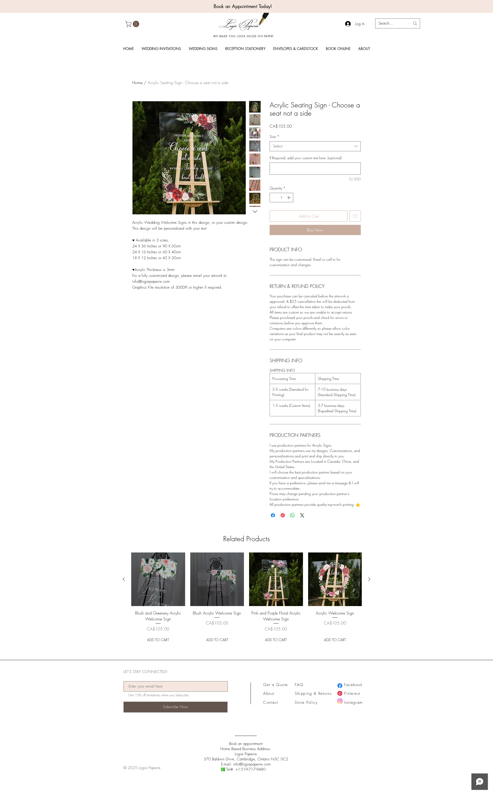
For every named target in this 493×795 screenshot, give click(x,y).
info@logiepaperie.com (252, 764)
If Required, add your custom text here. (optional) (306, 157)
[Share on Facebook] (273, 515)
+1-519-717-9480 (250, 769)
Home (137, 82)
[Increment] (289, 197)
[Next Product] (369, 579)
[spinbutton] (281, 197)
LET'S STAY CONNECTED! (145, 672)
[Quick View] (158, 579)
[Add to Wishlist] (355, 216)
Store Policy (306, 702)
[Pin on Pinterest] (283, 515)
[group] (246, 598)
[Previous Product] (124, 579)
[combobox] (315, 146)
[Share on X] (302, 515)
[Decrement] (273, 197)
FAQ (299, 684)
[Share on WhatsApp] (292, 515)
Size (274, 136)
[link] (133, 24)
